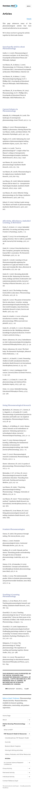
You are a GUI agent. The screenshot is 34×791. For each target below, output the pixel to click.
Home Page (6, 715)
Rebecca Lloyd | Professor (11, 698)
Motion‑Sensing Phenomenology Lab (14, 724)
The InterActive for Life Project (11, 786)
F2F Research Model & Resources (15, 734)
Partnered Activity (9, 772)
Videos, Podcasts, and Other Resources (18, 754)
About (5, 720)
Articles (7, 758)
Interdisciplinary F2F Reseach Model (17, 738)
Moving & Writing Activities (14, 750)
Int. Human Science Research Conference (13, 763)
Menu (28, 6)
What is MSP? (8, 730)
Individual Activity (8, 776)
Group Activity (7, 768)
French (29, 19)
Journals (7, 742)
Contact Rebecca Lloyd (10, 781)
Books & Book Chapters (13, 746)
